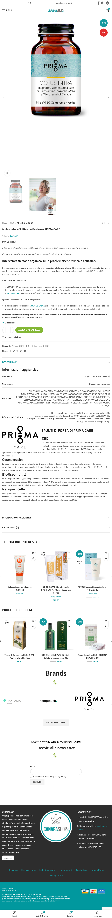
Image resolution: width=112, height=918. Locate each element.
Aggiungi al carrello (29, 330)
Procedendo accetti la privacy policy (49, 776)
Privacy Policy (56, 875)
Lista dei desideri (47, 869)
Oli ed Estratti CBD (25, 223)
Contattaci (81, 869)
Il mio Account (28, 869)
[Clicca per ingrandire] (7, 173)
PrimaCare (92, 593)
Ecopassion (56, 596)
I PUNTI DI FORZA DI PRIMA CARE (67, 430)
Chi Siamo (13, 869)
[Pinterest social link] (17, 351)
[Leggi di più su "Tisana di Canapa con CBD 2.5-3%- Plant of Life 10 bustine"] (33, 626)
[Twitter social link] (14, 351)
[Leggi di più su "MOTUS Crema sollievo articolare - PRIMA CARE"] (105, 558)
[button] (33, 558)
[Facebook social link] (98, 2)
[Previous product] (102, 223)
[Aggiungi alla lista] (33, 553)
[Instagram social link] (102, 2)
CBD (12, 223)
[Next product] (108, 223)
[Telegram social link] (107, 2)
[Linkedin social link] (21, 351)
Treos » (58, 901)
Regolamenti (66, 869)
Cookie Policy (97, 869)
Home (5, 223)
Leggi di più (8, 858)
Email (32, 766)
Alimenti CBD (18, 346)
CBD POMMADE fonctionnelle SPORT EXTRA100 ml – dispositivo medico (56, 590)
